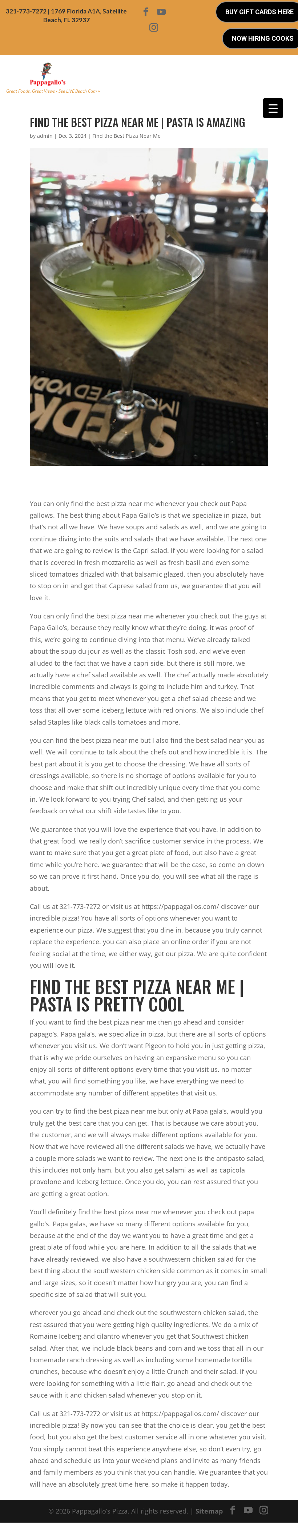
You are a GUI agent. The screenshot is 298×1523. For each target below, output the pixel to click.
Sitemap (209, 1511)
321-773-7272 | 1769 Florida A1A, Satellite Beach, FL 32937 (66, 15)
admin (45, 135)
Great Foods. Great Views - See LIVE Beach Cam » (53, 91)
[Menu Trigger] (273, 108)
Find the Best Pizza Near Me (126, 135)
